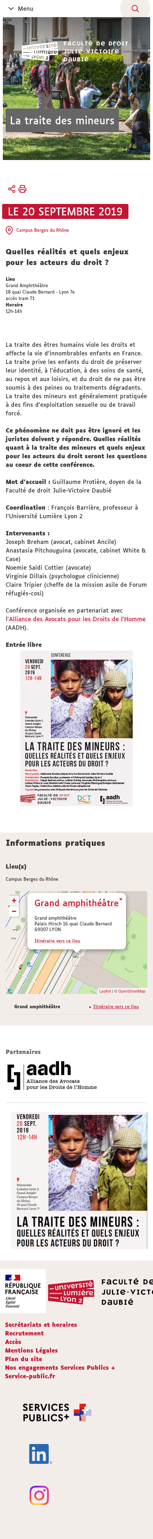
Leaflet (105, 991)
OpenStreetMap (132, 991)
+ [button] (14, 900)
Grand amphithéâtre (76, 903)
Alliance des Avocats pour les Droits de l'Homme (77, 619)
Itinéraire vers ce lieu (57, 941)
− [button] (14, 911)
